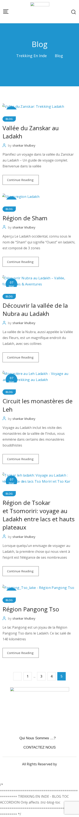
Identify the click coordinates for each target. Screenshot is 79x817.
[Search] (73, 11)
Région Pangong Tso (31, 609)
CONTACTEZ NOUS (39, 747)
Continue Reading (20, 180)
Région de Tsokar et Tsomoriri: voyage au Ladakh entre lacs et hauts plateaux (39, 515)
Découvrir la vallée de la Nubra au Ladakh (35, 309)
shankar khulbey (23, 145)
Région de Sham (25, 218)
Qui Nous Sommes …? (37, 738)
